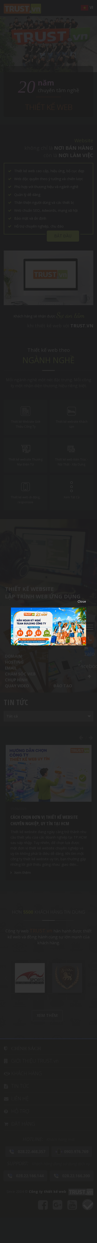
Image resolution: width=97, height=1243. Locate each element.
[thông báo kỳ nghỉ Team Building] (48, 626)
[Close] (78, 601)
